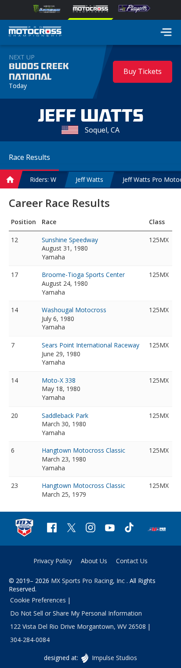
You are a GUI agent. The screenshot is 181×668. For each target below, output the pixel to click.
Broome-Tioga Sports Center (83, 274)
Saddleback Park (65, 415)
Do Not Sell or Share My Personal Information (76, 613)
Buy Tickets (142, 71)
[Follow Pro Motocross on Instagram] (90, 528)
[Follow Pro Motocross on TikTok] (129, 528)
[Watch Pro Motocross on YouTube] (109, 528)
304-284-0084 (30, 639)
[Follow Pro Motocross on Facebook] (52, 528)
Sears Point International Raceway (90, 345)
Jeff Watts (89, 179)
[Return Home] (35, 32)
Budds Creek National (39, 71)
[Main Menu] (166, 32)
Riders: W (43, 179)
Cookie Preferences (38, 600)
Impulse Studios (114, 657)
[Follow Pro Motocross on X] (71, 528)
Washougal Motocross (74, 310)
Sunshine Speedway (70, 240)
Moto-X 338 (59, 380)
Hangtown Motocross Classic (83, 450)
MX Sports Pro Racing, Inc (89, 580)
